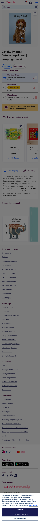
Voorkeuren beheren (20, 518)
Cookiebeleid (33, 505)
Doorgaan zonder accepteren (20, 514)
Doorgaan (20, 509)
